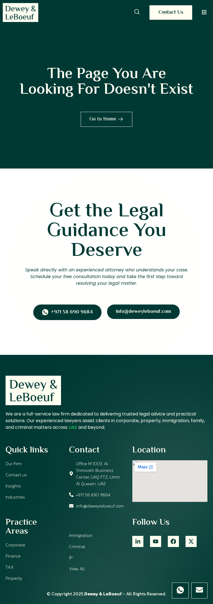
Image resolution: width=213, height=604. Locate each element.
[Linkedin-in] (137, 541)
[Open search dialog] (137, 12)
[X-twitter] (191, 541)
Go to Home (102, 119)
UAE (73, 427)
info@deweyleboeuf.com (143, 312)
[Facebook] (173, 541)
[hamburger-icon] (204, 12)
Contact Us (170, 12)
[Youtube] (155, 541)
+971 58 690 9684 (72, 312)
